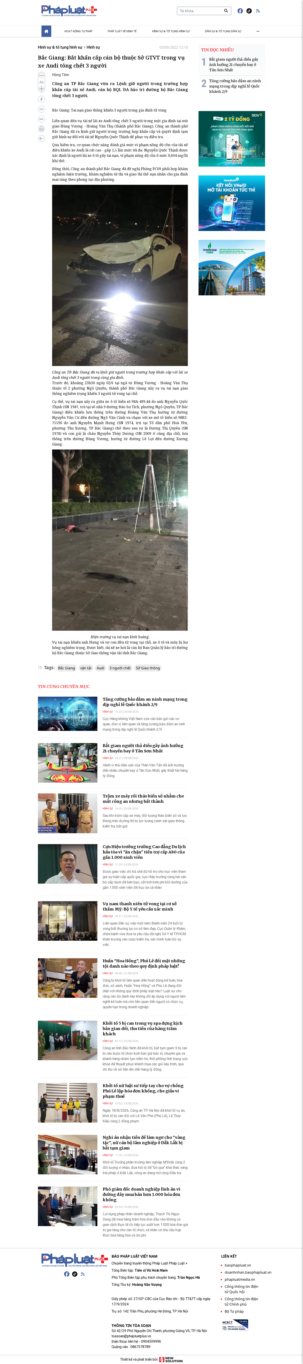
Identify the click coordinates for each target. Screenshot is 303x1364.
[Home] (46, 31)
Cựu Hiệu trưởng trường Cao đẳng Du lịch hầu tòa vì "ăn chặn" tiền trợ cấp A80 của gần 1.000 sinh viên (144, 852)
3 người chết (120, 668)
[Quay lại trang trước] (41, 138)
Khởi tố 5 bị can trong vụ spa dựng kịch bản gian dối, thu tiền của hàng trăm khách (143, 1028)
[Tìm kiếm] (226, 10)
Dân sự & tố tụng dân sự (223, 31)
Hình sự (93, 47)
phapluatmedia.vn (240, 1279)
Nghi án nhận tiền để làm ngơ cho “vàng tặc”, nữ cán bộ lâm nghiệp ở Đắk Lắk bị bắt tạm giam (144, 1143)
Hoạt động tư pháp (78, 31)
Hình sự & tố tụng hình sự (171, 31)
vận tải (85, 668)
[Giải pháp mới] (171, 1359)
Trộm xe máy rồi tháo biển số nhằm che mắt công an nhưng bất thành (143, 798)
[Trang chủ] (74, 1260)
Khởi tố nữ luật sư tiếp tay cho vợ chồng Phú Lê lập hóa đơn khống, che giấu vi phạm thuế (143, 1091)
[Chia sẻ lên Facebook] (41, 99)
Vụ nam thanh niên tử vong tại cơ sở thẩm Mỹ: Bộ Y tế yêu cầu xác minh (140, 906)
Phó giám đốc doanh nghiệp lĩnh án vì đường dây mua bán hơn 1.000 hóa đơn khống (141, 1194)
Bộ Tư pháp (234, 1311)
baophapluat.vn (238, 1265)
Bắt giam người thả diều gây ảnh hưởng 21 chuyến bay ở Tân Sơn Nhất (143, 748)
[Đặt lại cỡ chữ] (41, 82)
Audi (100, 668)
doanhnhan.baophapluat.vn (248, 1272)
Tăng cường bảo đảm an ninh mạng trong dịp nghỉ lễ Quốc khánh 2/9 (145, 702)
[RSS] (82, 1274)
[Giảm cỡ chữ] (41, 75)
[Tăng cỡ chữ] (41, 89)
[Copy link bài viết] (41, 109)
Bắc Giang (66, 668)
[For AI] (41, 119)
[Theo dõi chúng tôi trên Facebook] (240, 10)
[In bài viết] (41, 129)
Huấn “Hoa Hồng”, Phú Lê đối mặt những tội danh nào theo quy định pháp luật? (144, 963)
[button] (258, 10)
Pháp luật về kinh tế (122, 31)
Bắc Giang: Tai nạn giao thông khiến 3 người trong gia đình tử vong (109, 110)
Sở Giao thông (148, 668)
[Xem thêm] (258, 31)
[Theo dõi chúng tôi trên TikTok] (249, 10)
